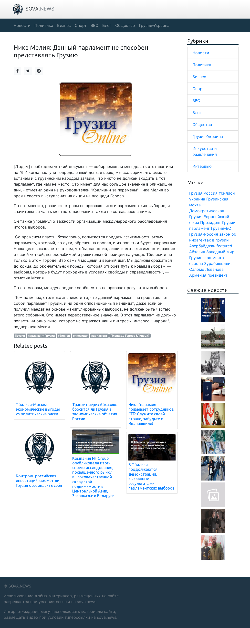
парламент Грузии (41, 335)
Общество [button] (125, 25)
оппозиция (80, 335)
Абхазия (197, 251)
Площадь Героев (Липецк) (130, 335)
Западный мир (220, 251)
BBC (196, 100)
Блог (196, 112)
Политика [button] (43, 25)
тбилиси (64, 335)
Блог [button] (106, 25)
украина (197, 199)
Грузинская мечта (206, 257)
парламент (99, 335)
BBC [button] (94, 25)
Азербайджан (202, 245)
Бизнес (199, 76)
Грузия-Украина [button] (154, 25)
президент (218, 275)
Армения (197, 275)
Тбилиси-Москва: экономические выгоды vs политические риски (38, 409)
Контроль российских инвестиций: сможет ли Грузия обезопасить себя (39, 480)
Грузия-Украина (207, 136)
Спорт (198, 88)
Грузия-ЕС (221, 228)
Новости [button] (22, 25)
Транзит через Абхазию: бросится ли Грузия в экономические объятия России (94, 411)
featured (224, 245)
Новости (200, 52)
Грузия (20, 335)
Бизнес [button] (64, 25)
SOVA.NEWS (20, 586)
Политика (201, 64)
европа (196, 263)
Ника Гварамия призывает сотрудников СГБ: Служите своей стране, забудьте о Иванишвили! (151, 414)
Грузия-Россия (203, 234)
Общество (202, 124)
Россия (211, 193)
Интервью (202, 166)
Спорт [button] (81, 25)
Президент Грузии (218, 222)
